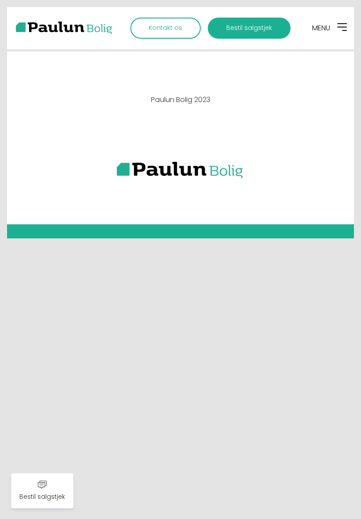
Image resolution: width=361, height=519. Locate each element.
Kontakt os (165, 28)
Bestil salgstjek (249, 28)
